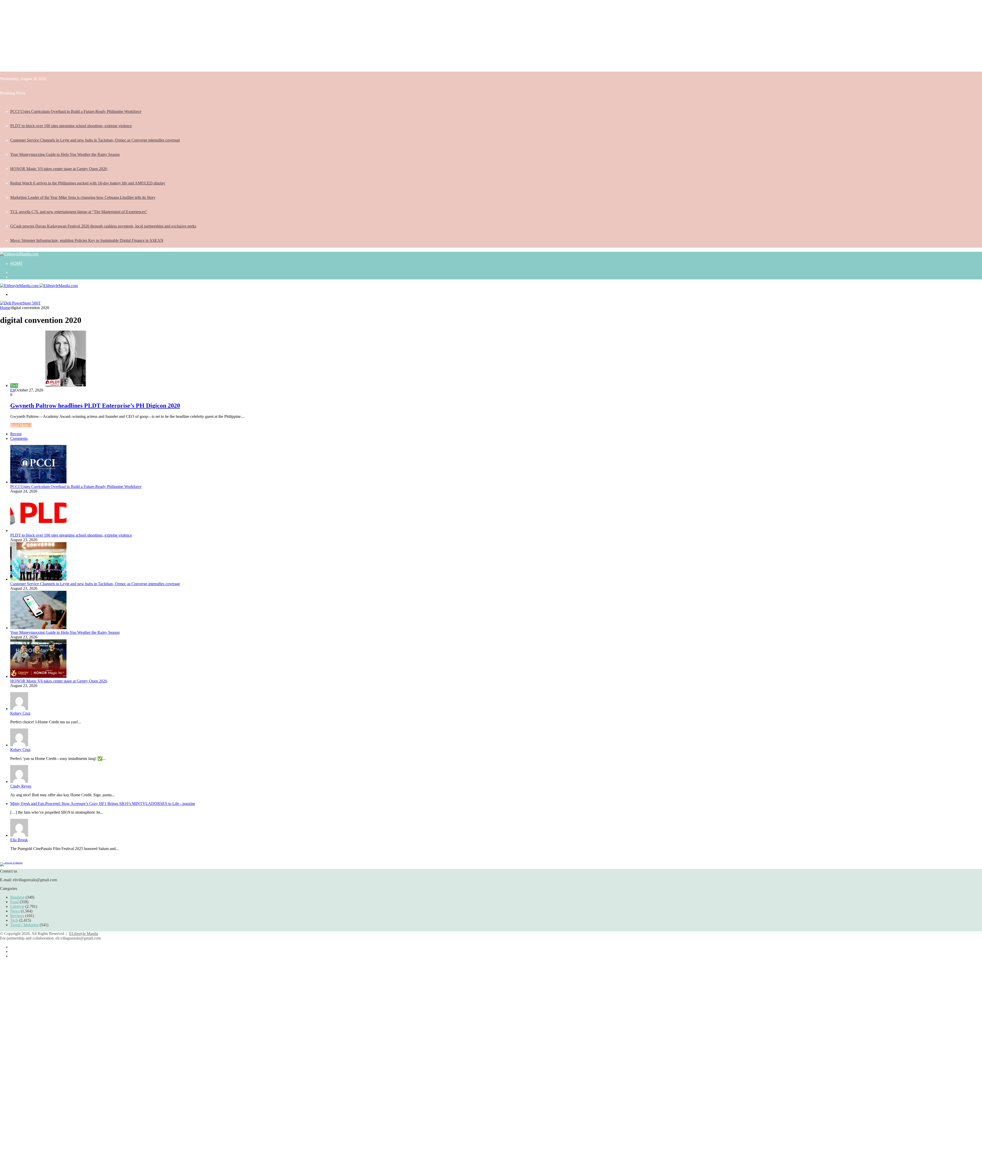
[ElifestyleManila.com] (19, 254)
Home (16, 263)
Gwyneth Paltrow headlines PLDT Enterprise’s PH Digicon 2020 (95, 405)
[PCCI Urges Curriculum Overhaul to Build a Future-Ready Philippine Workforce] (38, 482)
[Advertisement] (153, 36)
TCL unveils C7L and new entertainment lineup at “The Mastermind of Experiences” (78, 212)
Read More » (20, 425)
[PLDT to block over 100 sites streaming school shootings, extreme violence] (38, 530)
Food (14, 902)
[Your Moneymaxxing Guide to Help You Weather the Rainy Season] (38, 628)
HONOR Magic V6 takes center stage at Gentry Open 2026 (58, 169)
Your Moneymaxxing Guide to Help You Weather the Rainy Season (65, 154)
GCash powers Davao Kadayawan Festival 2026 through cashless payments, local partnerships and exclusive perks (103, 226)
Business (17, 897)
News (15, 911)
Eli (12, 390)
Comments (19, 438)
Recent (15, 434)
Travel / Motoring (24, 925)
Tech (14, 920)
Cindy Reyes (20, 786)
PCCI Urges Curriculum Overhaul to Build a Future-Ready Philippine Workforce (75, 111)
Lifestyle (17, 906)
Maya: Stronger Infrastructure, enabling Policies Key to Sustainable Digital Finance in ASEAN (86, 240)
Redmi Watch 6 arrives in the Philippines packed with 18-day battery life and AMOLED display (87, 183)
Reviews (17, 915)
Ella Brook (19, 840)
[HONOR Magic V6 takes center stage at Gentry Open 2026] (38, 676)
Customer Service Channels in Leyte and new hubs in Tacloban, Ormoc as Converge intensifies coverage (95, 140)
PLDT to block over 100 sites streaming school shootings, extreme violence (71, 126)
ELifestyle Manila (83, 933)
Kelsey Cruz (20, 713)
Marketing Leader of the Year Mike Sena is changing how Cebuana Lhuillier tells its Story (82, 197)
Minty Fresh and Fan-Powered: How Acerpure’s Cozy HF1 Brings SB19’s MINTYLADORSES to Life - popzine (102, 803)
